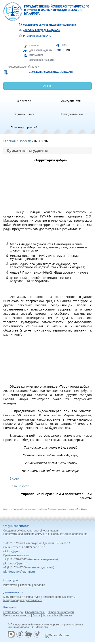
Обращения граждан (41, 60)
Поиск (36, 615)
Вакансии (66, 615)
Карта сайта (36, 55)
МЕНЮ (47, 86)
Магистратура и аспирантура (21, 596)
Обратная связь (35, 612)
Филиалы (25, 585)
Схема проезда (13, 612)
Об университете (15, 526)
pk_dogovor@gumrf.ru (19, 571)
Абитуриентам (71, 101)
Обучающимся (23, 114)
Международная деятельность (22, 600)
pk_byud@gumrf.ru (16, 563)
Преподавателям (71, 114)
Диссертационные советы (59, 596)
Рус (59, 50)
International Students (37, 35)
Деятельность (13, 592)
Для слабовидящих (40, 50)
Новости (25, 141)
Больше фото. (20, 486)
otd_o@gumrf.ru (14, 551)
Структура (10, 580)
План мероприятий (24, 127)
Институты (10, 585)
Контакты (10, 607)
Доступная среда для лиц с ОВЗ (41, 30)
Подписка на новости (16, 615)
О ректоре (24, 101)
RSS (64, 45)
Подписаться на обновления (69, 533)
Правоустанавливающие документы (26, 533)
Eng (68, 50)
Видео (14, 478)
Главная (34, 45)
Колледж (39, 585)
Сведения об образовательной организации (49, 24)
